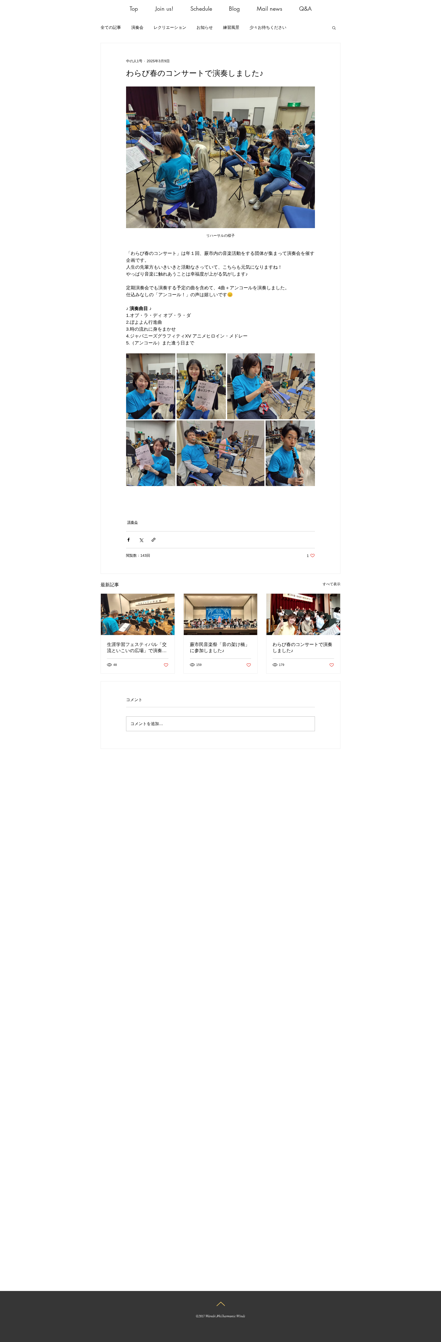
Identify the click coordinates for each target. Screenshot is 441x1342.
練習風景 (231, 27)
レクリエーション (170, 27)
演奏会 (137, 27)
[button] (334, 28)
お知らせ (205, 27)
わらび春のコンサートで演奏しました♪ (302, 647)
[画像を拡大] (150, 386)
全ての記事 (111, 27)
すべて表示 (331, 584)
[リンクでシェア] (153, 539)
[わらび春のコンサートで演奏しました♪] (303, 614)
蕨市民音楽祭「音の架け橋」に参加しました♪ (220, 647)
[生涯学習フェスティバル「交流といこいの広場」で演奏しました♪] (138, 614)
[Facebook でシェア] (128, 539)
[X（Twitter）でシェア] (141, 539)
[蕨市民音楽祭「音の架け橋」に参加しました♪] (221, 614)
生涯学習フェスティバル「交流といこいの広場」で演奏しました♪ (137, 648)
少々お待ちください (268, 27)
